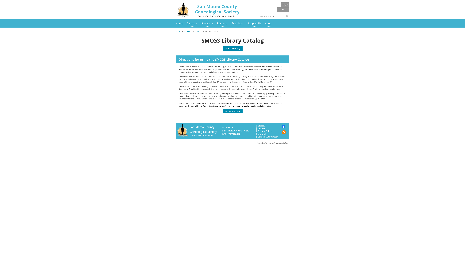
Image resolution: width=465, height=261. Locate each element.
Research (188, 31)
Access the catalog (232, 48)
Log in (285, 4)
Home (178, 31)
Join (283, 9)
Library (199, 31)
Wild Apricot (269, 143)
